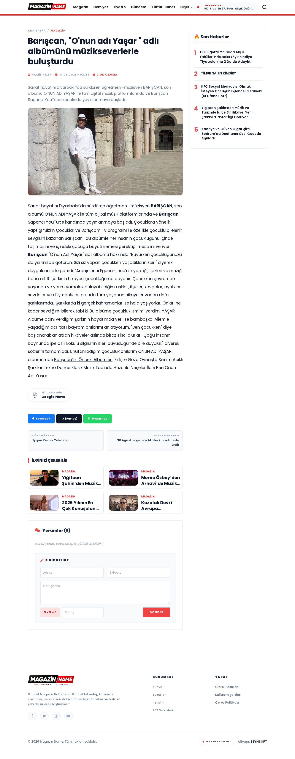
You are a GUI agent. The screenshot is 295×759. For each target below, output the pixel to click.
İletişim (158, 702)
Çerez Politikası (227, 702)
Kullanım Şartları (228, 695)
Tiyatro (119, 7)
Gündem (138, 7)
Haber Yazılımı (218, 741)
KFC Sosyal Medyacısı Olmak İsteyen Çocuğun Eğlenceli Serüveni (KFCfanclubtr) (231, 91)
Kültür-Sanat (163, 7)
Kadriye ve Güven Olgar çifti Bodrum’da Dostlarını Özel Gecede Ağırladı (231, 134)
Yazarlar (159, 695)
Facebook (43, 418)
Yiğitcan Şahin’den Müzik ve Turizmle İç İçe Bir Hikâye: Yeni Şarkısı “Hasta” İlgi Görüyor (226, 113)
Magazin (80, 7)
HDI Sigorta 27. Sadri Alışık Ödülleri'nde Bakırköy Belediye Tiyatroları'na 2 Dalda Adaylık (226, 57)
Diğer (184, 7)
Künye (157, 687)
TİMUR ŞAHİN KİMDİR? (218, 73)
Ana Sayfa (37, 30)
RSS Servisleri (163, 710)
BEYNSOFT (259, 741)
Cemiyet (100, 7)
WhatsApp (99, 418)
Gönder (156, 612)
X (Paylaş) (69, 418)
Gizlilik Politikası (227, 687)
